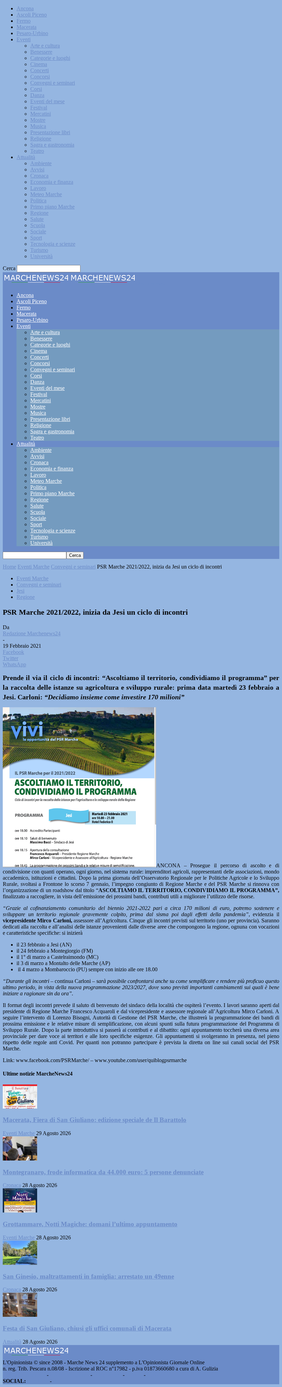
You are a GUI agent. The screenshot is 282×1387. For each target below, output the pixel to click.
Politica (38, 200)
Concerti (39, 70)
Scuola (37, 225)
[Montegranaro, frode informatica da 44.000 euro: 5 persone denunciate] (20, 1159)
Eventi (24, 39)
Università (41, 256)
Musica (38, 126)
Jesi (20, 591)
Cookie (155, 1375)
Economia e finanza (51, 182)
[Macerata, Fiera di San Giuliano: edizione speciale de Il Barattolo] (20, 1107)
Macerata (26, 27)
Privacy (134, 1375)
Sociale (38, 231)
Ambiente (41, 163)
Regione (39, 213)
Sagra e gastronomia (52, 145)
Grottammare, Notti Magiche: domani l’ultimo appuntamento (90, 1224)
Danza (37, 95)
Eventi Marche (34, 567)
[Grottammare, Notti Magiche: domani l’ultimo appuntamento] (20, 1211)
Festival (38, 107)
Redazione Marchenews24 (32, 633)
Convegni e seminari (52, 83)
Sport (36, 238)
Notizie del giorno (69, 1375)
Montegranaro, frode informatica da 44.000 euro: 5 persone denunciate (103, 1172)
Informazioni (107, 1375)
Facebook (37, 1381)
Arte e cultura (45, 46)
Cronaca (39, 176)
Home (9, 567)
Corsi (36, 89)
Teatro (37, 151)
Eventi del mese (47, 101)
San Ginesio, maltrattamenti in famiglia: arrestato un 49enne (88, 1276)
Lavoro (38, 188)
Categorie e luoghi (50, 58)
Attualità (26, 157)
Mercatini (40, 114)
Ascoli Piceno (32, 15)
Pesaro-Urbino (32, 33)
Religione (40, 138)
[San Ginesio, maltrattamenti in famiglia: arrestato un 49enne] (20, 1263)
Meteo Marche (46, 194)
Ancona (25, 8)
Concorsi (40, 77)
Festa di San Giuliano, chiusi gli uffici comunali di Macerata (87, 1328)
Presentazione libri (50, 132)
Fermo (24, 21)
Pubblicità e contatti (24, 1375)
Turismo (39, 250)
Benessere (41, 52)
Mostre (37, 120)
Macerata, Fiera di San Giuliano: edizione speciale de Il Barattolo (94, 1119)
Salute (37, 219)
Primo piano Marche (52, 207)
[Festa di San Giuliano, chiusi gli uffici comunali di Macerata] (20, 1315)
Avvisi (37, 169)
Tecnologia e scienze (52, 244)
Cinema (38, 64)
